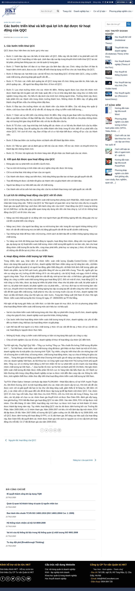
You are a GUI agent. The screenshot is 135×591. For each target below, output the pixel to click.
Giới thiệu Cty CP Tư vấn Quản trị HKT (17, 572)
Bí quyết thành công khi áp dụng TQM (24, 494)
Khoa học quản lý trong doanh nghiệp (61, 575)
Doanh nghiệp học (81, 11)
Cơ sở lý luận (99, 11)
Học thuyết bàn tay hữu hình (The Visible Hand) (118, 85)
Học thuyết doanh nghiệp (55, 579)
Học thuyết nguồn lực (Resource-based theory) (117, 96)
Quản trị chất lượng (12, 22)
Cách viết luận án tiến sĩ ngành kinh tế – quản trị (122, 152)
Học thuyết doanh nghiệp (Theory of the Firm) (117, 64)
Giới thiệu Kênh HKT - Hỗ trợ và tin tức (17, 569)
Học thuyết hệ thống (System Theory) (116, 75)
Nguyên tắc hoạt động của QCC (22, 440)
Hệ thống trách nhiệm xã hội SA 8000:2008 (26, 523)
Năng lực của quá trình (83, 460)
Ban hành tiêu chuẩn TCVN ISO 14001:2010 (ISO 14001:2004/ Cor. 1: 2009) (40, 513)
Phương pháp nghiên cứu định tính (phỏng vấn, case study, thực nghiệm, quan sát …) (117, 176)
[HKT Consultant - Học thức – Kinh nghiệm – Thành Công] (19, 11)
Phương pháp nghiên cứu (120, 11)
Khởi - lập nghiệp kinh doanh (57, 572)
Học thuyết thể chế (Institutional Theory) (118, 40)
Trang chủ (67, 11)
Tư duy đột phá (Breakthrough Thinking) (25, 542)
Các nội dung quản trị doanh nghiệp (60, 569)
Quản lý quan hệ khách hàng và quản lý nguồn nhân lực (32, 503)
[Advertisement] (27, 462)
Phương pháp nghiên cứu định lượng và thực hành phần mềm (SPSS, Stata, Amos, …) (117, 125)
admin (25, 37)
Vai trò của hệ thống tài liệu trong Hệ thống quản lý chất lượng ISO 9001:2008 (42, 532)
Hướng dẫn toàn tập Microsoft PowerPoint (122, 163)
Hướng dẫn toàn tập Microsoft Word (122, 111)
